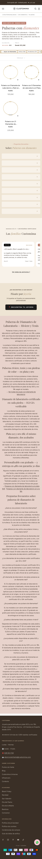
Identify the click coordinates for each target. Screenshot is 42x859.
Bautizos (5, 809)
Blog (3, 771)
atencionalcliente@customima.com (17, 757)
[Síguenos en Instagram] (8, 840)
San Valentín (6, 799)
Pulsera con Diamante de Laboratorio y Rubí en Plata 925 (10, 86)
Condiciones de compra (11, 830)
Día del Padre (7, 802)
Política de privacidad (10, 823)
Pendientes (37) (32, 51)
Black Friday (6, 791)
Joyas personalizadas (9, 14)
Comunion (6, 813)
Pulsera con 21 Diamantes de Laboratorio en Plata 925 (10, 122)
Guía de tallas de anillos (11, 834)
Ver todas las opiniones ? (21, 272)
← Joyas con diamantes (9, 51)
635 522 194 (9, 753)
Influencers (6, 778)
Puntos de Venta (8, 767)
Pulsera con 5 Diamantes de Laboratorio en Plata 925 (31, 86)
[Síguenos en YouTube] (18, 840)
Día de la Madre (8, 806)
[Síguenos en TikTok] (23, 840)
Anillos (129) (22, 51)
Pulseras (32, 14)
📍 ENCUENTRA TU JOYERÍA (21, 307)
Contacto (5, 781)
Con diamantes (22, 14)
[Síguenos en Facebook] (3, 840)
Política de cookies (9, 826)
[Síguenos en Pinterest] (13, 840)
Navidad (5, 795)
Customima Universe (10, 774)
